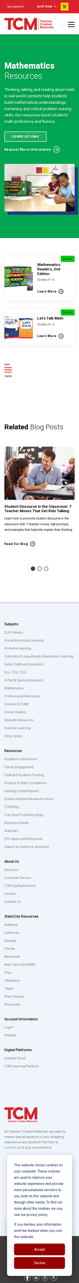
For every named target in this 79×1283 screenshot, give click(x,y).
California (11, 932)
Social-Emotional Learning (24, 640)
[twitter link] (53, 1277)
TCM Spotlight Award (20, 886)
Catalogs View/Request (21, 791)
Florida (9, 948)
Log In (8, 1027)
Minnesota (12, 956)
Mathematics (14, 688)
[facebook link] (27, 1277)
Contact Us (12, 901)
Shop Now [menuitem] (44, 6)
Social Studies (15, 712)
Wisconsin (12, 1004)
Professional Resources (22, 696)
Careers (10, 893)
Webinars (11, 831)
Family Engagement (19, 767)
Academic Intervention (21, 759)
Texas (8, 988)
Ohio (7, 972)
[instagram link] (45, 1277)
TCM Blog (11, 807)
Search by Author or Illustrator (26, 847)
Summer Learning (17, 728)
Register (10, 1035)
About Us (11, 861)
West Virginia (14, 996)
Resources (13, 751)
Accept (39, 1249)
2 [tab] (39, 568)
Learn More (46, 291)
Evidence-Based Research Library (29, 799)
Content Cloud (14, 1058)
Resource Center (16, 823)
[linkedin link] (36, 1277)
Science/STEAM (16, 704)
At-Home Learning (17, 648)
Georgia (10, 940)
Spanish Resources (19, 720)
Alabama (11, 924)
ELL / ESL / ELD (15, 672)
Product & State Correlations (25, 783)
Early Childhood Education (24, 664)
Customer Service (17, 878)
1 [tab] (33, 568)
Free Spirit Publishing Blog (23, 815)
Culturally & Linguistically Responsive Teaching (39, 656)
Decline (39, 1263)
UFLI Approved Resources (23, 839)
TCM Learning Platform (21, 1066)
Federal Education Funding (24, 775)
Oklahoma (12, 980)
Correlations (25, 136)
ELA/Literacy (13, 632)
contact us (12, 1147)
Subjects (11, 624)
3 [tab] (46, 568)
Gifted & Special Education (23, 680)
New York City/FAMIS (20, 964)
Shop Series (13, 736)
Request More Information (27, 149)
